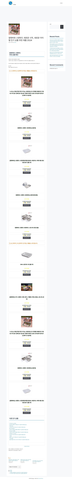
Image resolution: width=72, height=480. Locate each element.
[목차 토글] (19, 467)
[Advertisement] (36, 13)
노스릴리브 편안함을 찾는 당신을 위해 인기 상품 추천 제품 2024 (18, 472)
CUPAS (11, 470)
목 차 (10, 66)
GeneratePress (40, 478)
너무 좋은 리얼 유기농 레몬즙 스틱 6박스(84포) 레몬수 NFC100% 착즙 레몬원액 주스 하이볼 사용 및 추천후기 (56, 49)
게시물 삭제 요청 (26, 446)
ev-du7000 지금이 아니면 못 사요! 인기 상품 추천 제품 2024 (18, 473)
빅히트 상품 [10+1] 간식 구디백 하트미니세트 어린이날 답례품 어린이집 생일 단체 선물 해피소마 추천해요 (56, 45)
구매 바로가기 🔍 (27, 105)
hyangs (14, 4)
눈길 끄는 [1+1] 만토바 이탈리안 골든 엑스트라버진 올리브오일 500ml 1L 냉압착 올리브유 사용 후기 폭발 (56, 41)
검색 (50, 24)
